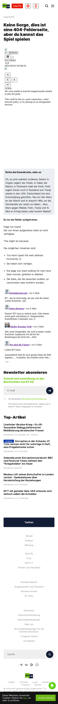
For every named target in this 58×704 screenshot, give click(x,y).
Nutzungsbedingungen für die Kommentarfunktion (29, 630)
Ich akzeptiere (27, 399)
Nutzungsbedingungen (29, 619)
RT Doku (29, 596)
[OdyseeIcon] (37, 664)
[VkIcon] (26, 664)
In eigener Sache (29, 636)
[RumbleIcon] (31, 664)
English (11, 682)
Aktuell (29, 536)
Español (46, 682)
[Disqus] (29, 325)
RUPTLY (29, 563)
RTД (29, 558)
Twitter (29, 522)
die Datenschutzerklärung (34, 399)
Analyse (29, 540)
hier (25, 698)
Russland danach (29, 582)
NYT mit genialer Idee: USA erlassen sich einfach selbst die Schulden (28, 492)
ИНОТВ (29, 553)
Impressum (29, 610)
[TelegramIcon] (21, 664)
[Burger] (53, 5)
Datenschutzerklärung (29, 615)
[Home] (6, 6)
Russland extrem (29, 591)
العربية (35, 682)
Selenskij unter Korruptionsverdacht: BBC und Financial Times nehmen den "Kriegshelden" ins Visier (28, 460)
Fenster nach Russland (29, 567)
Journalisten (29, 641)
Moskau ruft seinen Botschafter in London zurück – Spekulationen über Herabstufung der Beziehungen (29, 477)
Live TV (17, 6)
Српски (37, 685)
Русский (24, 682)
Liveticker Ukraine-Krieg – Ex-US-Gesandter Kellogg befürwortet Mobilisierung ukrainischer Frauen (24, 427)
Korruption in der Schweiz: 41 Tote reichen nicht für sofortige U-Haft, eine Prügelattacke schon (27, 444)
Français (25, 685)
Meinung (29, 545)
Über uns (29, 624)
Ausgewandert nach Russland (29, 586)
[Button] (49, 390)
